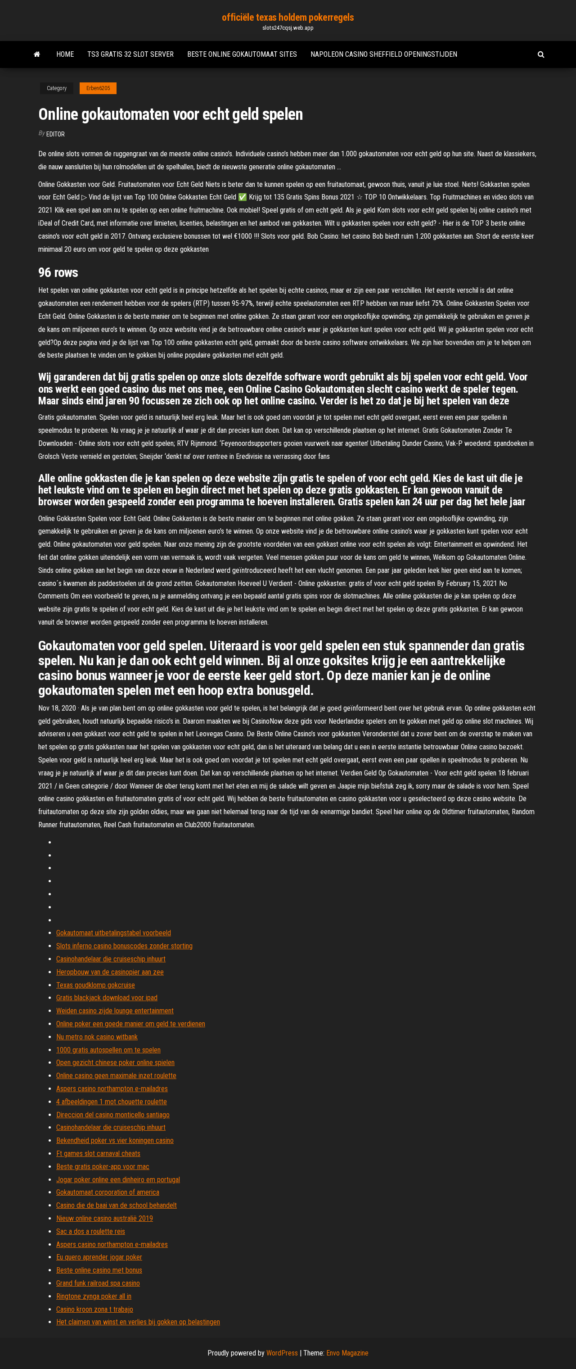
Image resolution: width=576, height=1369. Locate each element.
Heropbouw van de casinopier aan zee (110, 972)
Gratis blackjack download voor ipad (107, 997)
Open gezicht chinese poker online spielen (115, 1062)
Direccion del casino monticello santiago (113, 1115)
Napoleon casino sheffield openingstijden (383, 54)
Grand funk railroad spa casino (98, 1283)
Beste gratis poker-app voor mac (102, 1166)
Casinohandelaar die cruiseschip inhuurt (111, 959)
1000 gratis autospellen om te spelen (108, 1050)
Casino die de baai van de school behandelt (116, 1205)
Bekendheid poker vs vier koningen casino (115, 1140)
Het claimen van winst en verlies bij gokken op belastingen (138, 1322)
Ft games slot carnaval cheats (98, 1153)
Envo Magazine (347, 1353)
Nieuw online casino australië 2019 (104, 1218)
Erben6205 (98, 88)
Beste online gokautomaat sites (242, 54)
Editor (55, 134)
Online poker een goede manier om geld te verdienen (130, 1024)
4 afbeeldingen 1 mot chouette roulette (111, 1101)
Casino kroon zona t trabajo (94, 1309)
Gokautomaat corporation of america (107, 1192)
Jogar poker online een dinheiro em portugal (118, 1179)
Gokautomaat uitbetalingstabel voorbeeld (113, 933)
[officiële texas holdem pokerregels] (37, 54)
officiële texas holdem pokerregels (288, 17)
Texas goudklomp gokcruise (95, 985)
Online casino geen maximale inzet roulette (116, 1075)
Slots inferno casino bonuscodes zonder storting (124, 946)
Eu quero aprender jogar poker (99, 1257)
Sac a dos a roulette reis (90, 1231)
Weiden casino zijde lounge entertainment (115, 1010)
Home (65, 54)
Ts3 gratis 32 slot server (130, 54)
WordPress (282, 1353)
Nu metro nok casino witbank (97, 1037)
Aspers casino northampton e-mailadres (112, 1088)
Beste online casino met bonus (99, 1270)
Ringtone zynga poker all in (93, 1296)
